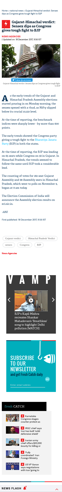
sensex (8, 245)
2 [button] (26, 336)
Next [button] (53, 298)
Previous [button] (9, 298)
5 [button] (41, 336)
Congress (24, 245)
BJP (39, 245)
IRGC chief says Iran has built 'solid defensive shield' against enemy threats (31, 434)
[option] (31, 310)
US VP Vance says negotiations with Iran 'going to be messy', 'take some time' (30, 470)
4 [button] (36, 336)
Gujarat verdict (13, 238)
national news (16, 10)
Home (5, 10)
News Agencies (11, 36)
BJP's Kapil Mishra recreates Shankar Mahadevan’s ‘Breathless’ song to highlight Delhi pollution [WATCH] (31, 321)
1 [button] (21, 336)
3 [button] (31, 336)
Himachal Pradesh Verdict (41, 238)
